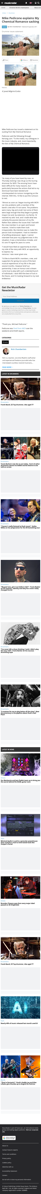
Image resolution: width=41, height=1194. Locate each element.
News (4, 27)
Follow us (25, 60)
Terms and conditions (9, 1154)
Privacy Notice (27, 308)
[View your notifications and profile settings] (26, 3)
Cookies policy (6, 1163)
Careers (4, 1175)
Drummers (12, 13)
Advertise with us (7, 1167)
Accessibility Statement (9, 1171)
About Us (5, 1146)
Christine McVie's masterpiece (19, 8)
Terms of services (25, 306)
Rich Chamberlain (15, 27)
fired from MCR (19, 328)
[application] (20, 159)
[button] (2, 3)
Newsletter (35, 60)
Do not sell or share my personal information (16, 1179)
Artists (4, 13)
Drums (5, 342)
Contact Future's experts (10, 1150)
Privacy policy (6, 1158)
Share (6, 60)
